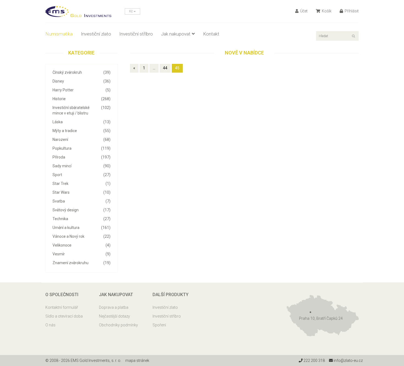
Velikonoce (81, 245)
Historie (81, 99)
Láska (81, 122)
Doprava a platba (113, 307)
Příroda (81, 157)
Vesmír (81, 254)
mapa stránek (137, 360)
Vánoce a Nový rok (81, 236)
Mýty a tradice (81, 131)
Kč (131, 11)
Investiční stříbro (136, 34)
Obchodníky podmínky (118, 325)
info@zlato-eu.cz (348, 360)
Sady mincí (81, 166)
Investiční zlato (96, 34)
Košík (326, 11)
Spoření (159, 325)
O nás (50, 325)
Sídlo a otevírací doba (64, 316)
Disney (81, 81)
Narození (81, 139)
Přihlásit (351, 11)
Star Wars (81, 192)
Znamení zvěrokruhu (81, 263)
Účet (303, 11)
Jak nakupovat (175, 34)
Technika (81, 219)
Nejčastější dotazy (114, 316)
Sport (81, 175)
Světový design (81, 210)
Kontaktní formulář (61, 307)
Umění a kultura (81, 227)
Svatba (81, 201)
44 (165, 68)
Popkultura (81, 148)
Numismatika (59, 34)
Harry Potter (81, 90)
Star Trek (81, 183)
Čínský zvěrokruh (81, 72)
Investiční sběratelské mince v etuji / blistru (81, 110)
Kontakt (211, 34)
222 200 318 (314, 360)
